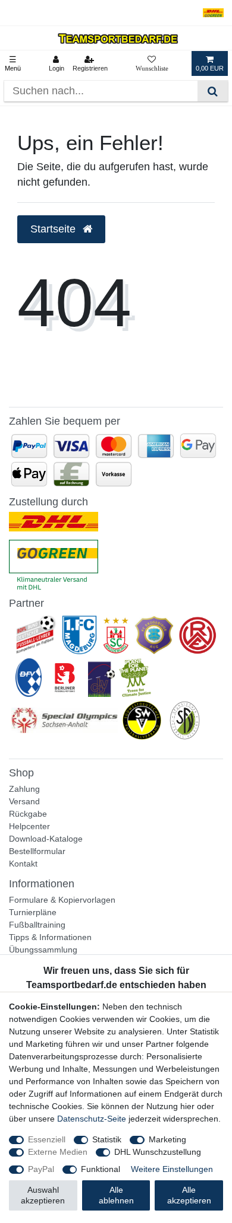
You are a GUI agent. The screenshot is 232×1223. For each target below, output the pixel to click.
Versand (24, 801)
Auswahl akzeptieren (43, 1195)
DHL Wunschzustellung (157, 1152)
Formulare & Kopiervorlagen (62, 899)
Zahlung (24, 789)
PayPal (41, 1169)
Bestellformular (37, 851)
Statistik (106, 1139)
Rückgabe (28, 813)
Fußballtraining (37, 924)
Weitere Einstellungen (172, 1169)
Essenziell (46, 1139)
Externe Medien (57, 1152)
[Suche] (212, 91)
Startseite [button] (54, 229)
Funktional (100, 1169)
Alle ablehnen (116, 1195)
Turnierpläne (33, 912)
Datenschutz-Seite (91, 1118)
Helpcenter (29, 826)
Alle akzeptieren (189, 1195)
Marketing (167, 1139)
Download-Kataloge (46, 838)
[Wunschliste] (152, 63)
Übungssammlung (43, 949)
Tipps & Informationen (50, 937)
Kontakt (23, 863)
